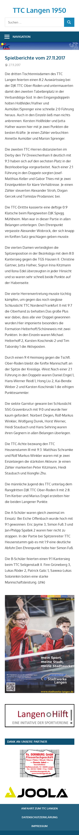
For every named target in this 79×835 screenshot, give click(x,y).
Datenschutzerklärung (40, 817)
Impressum (39, 826)
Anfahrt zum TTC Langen (39, 808)
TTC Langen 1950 (39, 10)
